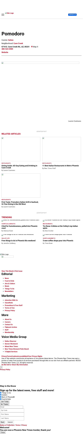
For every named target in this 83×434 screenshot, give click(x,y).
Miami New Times (11, 346)
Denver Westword (11, 344)
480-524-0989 (7, 49)
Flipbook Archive (11, 327)
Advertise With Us (11, 300)
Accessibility (22, 356)
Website (5, 52)
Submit (10, 422)
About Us (8, 319)
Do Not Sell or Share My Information (15, 365)
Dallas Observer (10, 341)
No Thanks (4, 404)
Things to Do (6, 393)
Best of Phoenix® (8, 397)
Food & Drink (9, 281)
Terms (9, 356)
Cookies (14, 356)
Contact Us (9, 325)
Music (7, 286)
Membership (9, 332)
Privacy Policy (10, 311)
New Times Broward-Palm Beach (17, 349)
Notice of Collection (7, 425)
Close (3, 432)
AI (27, 356)
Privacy (4, 356)
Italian (10, 40)
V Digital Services (11, 352)
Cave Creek (18, 43)
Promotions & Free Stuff (13, 305)
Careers (8, 322)
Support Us (72, 14)
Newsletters (9, 291)
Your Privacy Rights (35, 356)
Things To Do (9, 289)
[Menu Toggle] (3, 14)
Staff (6, 330)
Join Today (5, 402)
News (7, 278)
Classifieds (9, 303)
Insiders (4, 395)
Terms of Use (10, 308)
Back (2, 422)
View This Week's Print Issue (12, 271)
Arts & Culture (10, 284)
